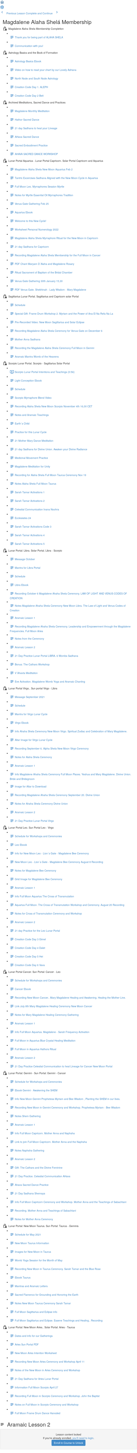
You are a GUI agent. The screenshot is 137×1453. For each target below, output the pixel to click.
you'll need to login (82, 1438)
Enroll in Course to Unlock (68, 1443)
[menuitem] (2, 8)
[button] (2, 3)
